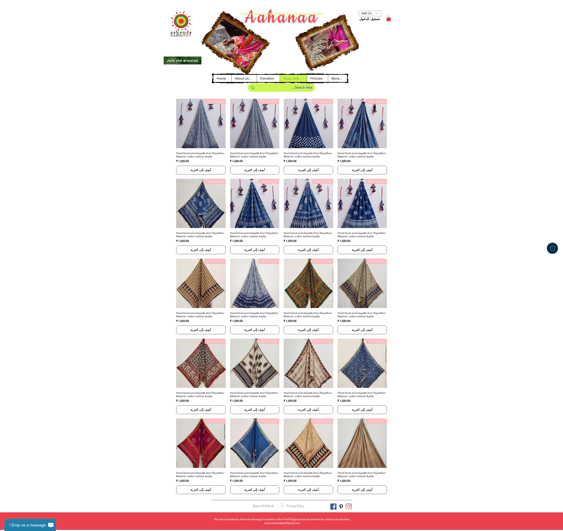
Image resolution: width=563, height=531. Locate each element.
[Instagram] (349, 507)
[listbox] (370, 13)
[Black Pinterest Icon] (341, 507)
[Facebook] (333, 507)
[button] (317, 78)
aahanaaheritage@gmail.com (282, 523)
